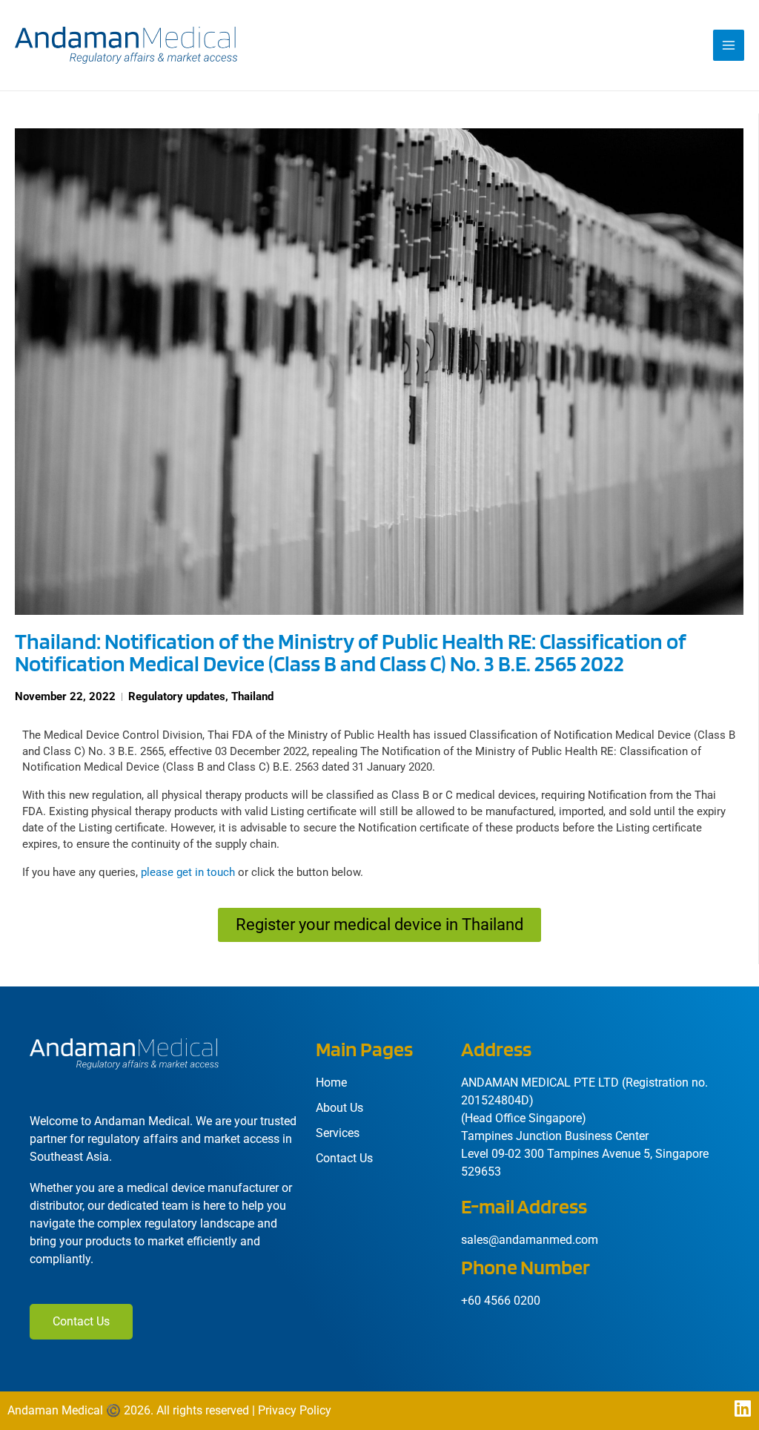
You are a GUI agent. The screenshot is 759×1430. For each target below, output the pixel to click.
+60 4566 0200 (500, 1301)
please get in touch (188, 872)
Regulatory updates (176, 696)
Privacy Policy (294, 1410)
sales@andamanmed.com (529, 1240)
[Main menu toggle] (728, 45)
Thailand (252, 696)
